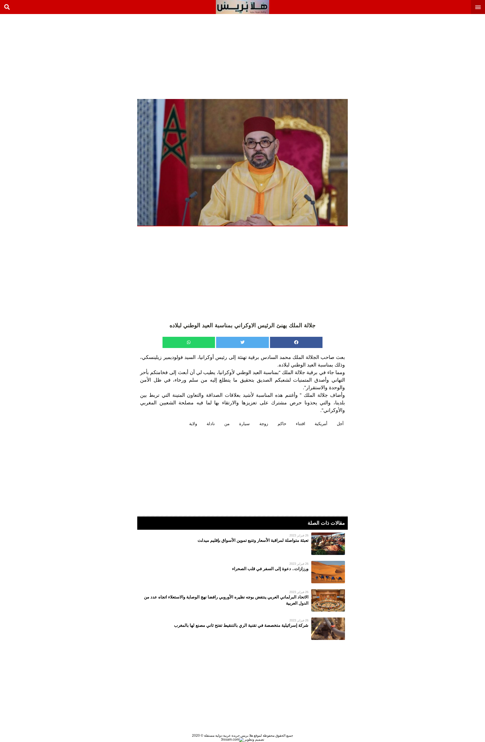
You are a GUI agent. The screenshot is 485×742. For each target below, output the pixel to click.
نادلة (211, 423)
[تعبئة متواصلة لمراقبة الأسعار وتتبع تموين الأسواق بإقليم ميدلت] (242, 544)
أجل (340, 423)
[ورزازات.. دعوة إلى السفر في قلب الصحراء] (242, 572)
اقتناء (300, 423)
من (227, 423)
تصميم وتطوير (254, 739)
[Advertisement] (443, 56)
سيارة (244, 423)
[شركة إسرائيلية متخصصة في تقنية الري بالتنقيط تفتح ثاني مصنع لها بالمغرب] (242, 629)
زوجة (263, 423)
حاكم (282, 423)
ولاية (193, 423)
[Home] (242, 7)
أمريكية (321, 423)
